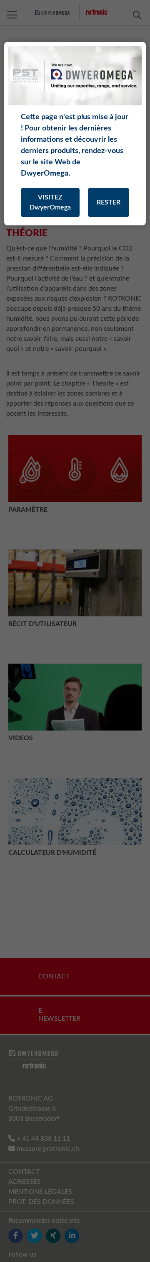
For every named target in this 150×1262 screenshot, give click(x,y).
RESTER (108, 202)
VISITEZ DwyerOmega (50, 202)
